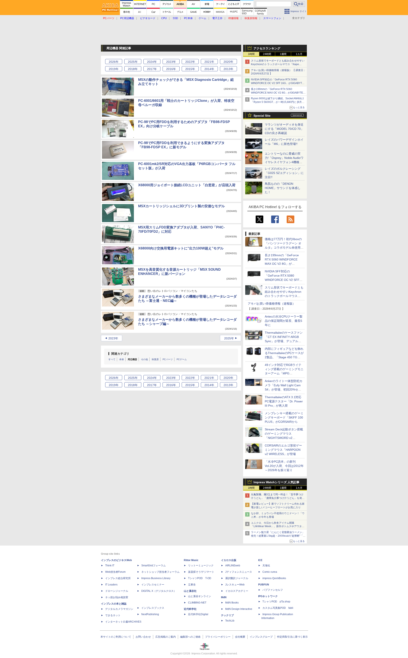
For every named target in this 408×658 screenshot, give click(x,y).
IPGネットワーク (268, 596)
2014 (209, 69)
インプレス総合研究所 (118, 578)
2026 (114, 61)
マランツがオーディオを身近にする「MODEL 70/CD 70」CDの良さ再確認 (284, 129)
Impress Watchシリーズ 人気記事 (276, 482)
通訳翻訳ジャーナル (236, 578)
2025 (133, 61)
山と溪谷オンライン (199, 596)
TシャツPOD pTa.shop (276, 601)
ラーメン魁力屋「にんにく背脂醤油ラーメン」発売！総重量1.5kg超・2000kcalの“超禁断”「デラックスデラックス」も (278, 536)
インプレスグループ (261, 636)
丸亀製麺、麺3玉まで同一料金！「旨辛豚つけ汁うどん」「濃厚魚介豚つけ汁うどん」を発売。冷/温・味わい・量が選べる (277, 498)
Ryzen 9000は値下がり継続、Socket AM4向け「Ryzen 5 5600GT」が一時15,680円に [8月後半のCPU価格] (277, 102)
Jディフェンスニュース (238, 571)
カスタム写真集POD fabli (277, 607)
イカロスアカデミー (236, 590)
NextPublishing (150, 614)
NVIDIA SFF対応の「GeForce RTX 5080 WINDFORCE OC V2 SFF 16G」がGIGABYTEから (277, 83)
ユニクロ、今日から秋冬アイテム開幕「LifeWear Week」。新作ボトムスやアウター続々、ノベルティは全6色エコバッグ (277, 526)
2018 (133, 69)
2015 (190, 69)
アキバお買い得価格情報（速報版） (271, 303)
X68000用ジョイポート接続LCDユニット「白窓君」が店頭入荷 (186, 185)
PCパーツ (168, 359)
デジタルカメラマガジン (119, 609)
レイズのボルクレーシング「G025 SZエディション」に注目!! (284, 173)
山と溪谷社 (190, 590)
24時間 (267, 54)
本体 (121, 359)
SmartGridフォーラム (153, 565)
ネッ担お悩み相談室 (116, 597)
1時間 (251, 54)
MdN (224, 597)
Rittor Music (191, 560)
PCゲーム (182, 359)
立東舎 (192, 584)
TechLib (229, 620)
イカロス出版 (228, 560)
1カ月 (299, 54)
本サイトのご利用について (116, 636)
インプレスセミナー (152, 584)
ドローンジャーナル (116, 590)
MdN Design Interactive (238, 609)
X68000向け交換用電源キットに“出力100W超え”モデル (181, 248)
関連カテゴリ (120, 353)
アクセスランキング (267, 48)
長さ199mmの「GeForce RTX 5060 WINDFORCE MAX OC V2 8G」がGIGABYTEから (278, 93)
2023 (171, 61)
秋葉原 (155, 359)
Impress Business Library (155, 578)
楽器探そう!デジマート (201, 571)
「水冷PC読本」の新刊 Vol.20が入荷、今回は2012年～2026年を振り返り (284, 466)
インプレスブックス (152, 607)
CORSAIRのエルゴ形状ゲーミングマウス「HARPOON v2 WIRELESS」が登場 (283, 450)
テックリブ (227, 615)
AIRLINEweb (232, 565)
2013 (228, 69)
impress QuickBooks (274, 578)
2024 (152, 61)
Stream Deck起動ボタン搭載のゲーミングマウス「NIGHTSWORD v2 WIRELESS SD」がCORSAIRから (284, 438)
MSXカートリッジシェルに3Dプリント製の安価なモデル (181, 206)
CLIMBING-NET (197, 602)
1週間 (283, 54)
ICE (260, 560)
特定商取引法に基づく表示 (292, 636)
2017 (152, 69)
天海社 (266, 565)
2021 (209, 61)
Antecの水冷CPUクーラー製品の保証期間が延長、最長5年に (283, 321)
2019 (114, 69)
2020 (228, 61)
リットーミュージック (201, 565)
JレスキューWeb (235, 584)
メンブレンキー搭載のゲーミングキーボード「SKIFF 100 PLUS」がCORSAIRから (284, 417)
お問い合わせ (143, 636)
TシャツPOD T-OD (199, 578)
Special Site (262, 115)
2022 (190, 61)
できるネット (112, 615)
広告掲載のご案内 (165, 636)
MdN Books (232, 602)
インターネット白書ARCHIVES (123, 621)
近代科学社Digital (198, 614)
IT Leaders (111, 584)
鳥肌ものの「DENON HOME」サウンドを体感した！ (282, 188)
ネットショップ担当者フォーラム (160, 571)
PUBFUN (263, 584)
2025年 (229, 338)
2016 (171, 69)
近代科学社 (190, 609)
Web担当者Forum (115, 571)
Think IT (109, 565)
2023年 (113, 338)
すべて (111, 359)
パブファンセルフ (272, 589)
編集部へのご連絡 (190, 636)
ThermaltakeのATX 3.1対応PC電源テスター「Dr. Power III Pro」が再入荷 (284, 401)
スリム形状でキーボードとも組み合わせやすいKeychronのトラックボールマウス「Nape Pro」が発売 (278, 64)
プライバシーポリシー (218, 636)
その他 (144, 359)
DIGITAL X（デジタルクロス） (158, 590)
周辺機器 (132, 359)
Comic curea (269, 571)
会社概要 (240, 636)
